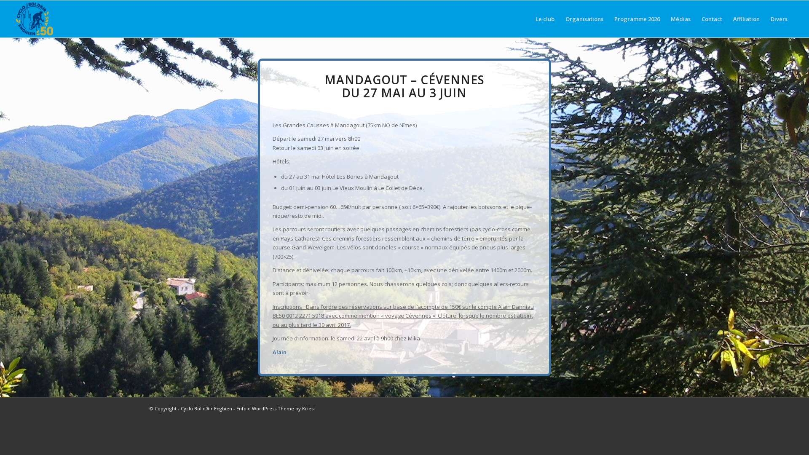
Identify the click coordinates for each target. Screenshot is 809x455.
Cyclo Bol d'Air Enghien (206, 408)
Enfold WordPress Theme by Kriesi (275, 408)
